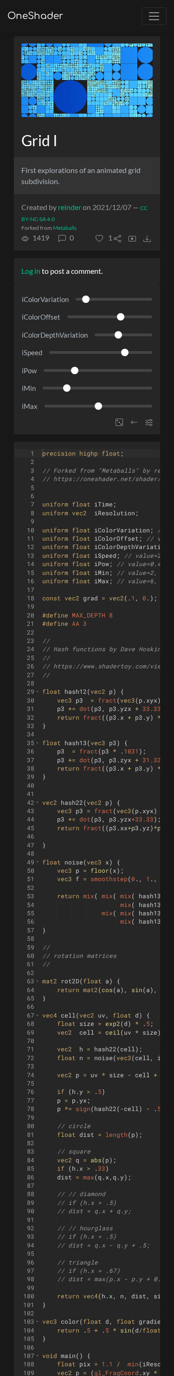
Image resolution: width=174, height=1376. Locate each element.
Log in (30, 270)
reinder (69, 207)
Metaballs (65, 227)
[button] (104, 237)
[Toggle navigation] (154, 16)
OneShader (35, 16)
